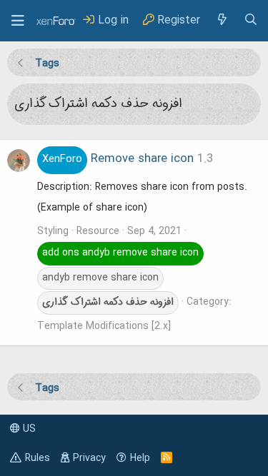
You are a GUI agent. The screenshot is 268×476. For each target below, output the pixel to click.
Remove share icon (118, 159)
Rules (37, 458)
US (28, 429)
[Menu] (18, 20)
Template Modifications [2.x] (104, 326)
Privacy (89, 458)
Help (140, 458)
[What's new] (221, 20)
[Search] (251, 20)
